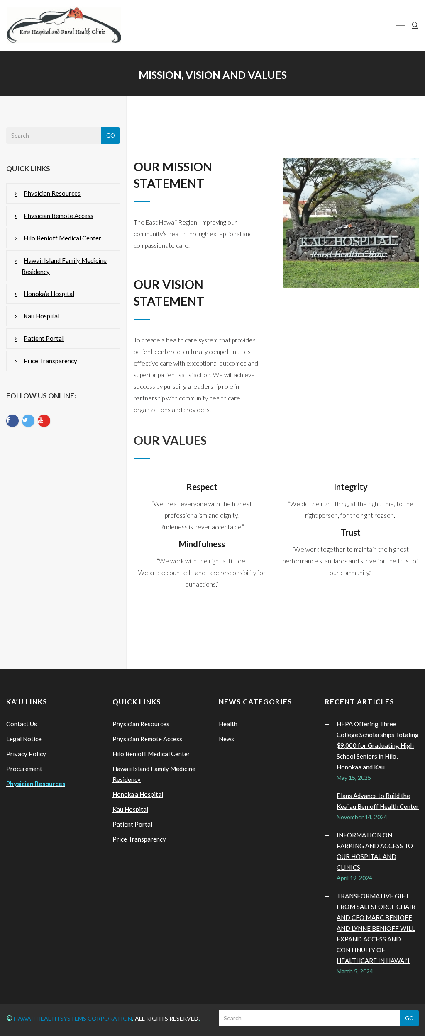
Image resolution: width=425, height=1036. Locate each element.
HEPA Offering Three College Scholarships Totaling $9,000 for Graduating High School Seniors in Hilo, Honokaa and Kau (378, 745)
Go (110, 135)
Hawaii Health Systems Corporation (73, 1018)
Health (228, 724)
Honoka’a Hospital (49, 293)
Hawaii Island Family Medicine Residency (64, 266)
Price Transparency (50, 360)
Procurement (24, 768)
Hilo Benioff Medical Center (62, 238)
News (226, 738)
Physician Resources (52, 193)
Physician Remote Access (58, 215)
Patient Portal (44, 338)
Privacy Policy (26, 753)
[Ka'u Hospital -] (63, 25)
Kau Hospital (41, 316)
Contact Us (21, 724)
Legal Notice (24, 738)
